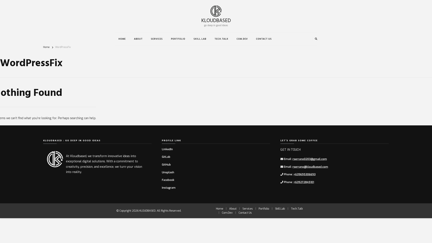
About (138, 38)
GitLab (166, 157)
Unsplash (168, 172)
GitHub (166, 164)
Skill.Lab (200, 38)
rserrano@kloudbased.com (310, 167)
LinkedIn (167, 149)
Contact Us (264, 38)
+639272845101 (303, 182)
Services (157, 38)
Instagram (169, 188)
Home (122, 38)
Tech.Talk (221, 38)
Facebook (168, 180)
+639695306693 (304, 174)
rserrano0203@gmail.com (309, 159)
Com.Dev (242, 38)
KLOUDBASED (216, 20)
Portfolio (178, 38)
